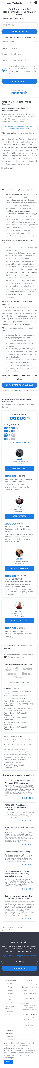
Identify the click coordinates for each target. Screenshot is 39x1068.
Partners (10, 1011)
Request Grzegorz (19, 621)
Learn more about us (19, 682)
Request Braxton (19, 568)
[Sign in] (36, 2)
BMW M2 (7, 739)
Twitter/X (9, 1040)
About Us (9, 984)
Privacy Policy (29, 990)
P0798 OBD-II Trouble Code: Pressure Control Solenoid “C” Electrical (17, 807)
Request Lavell (19, 469)
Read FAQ (19, 962)
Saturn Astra (8, 742)
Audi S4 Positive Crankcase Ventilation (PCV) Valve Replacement (17, 709)
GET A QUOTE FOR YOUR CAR (19, 385)
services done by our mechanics (22, 649)
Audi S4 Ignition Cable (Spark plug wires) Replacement (18, 705)
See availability (19, 81)
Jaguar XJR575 (9, 749)
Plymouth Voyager (10, 765)
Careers (10, 993)
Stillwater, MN (26, 757)
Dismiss (8, 1062)
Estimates (10, 1003)
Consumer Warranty (29, 984)
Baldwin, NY (23, 762)
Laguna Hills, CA (26, 742)
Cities (10, 996)
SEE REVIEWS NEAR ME (19, 443)
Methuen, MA (26, 754)
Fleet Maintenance (10, 990)
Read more (27, 798)
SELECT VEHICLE (19, 32)
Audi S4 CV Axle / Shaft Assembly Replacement (15, 714)
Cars (9, 1000)
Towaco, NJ (23, 760)
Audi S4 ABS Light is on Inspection (16, 698)
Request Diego (19, 516)
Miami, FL (25, 749)
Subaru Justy (8, 757)
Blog (10, 1015)
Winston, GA (23, 752)
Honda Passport (9, 744)
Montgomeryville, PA (11, 767)
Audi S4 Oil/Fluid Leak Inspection (15, 696)
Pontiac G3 (8, 760)
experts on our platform (19, 657)
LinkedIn (9, 1037)
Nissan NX (7, 762)
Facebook (9, 1033)
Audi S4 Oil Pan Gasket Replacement (17, 701)
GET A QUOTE (19, 968)
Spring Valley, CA (24, 739)
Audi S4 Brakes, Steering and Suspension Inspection (18, 692)
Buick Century (9, 754)
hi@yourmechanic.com (26, 956)
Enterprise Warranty (29, 987)
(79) (26, 93)
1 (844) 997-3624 (9, 956)
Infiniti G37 (8, 752)
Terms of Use (29, 999)
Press (10, 987)
